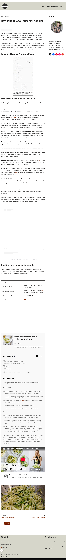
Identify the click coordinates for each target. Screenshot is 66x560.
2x (39, 356)
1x (36, 356)
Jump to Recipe (6, 30)
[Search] (63, 6)
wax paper (16, 183)
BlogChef (4, 24)
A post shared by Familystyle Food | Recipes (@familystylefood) (24, 259)
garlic (42, 290)
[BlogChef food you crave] (5, 6)
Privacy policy (4, 547)
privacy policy (48, 548)
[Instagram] (59, 54)
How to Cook (54, 6)
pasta (23, 400)
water (27, 148)
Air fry (25, 299)
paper (16, 172)
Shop (61, 6)
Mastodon (2, 1)
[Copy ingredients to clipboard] (14, 356)
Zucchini (7, 523)
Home (2, 16)
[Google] (62, 54)
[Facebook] (53, 54)
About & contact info (6, 544)
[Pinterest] (56, 54)
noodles (41, 160)
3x (41, 356)
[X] (50, 54)
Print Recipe (37, 347)
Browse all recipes (5, 542)
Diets (48, 6)
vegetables (13, 117)
